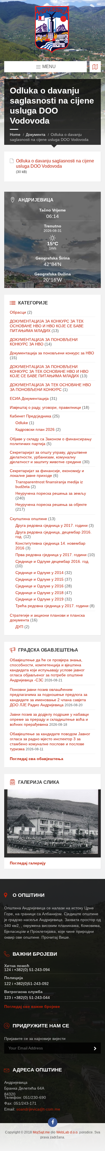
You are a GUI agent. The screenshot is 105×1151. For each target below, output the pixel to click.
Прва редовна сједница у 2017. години (51, 554)
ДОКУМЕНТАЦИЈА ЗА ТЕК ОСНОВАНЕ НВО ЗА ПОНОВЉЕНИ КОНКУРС (50, 387)
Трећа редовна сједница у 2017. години (51, 606)
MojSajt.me (41, 1132)
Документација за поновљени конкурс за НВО (52, 353)
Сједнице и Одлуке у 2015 (39, 579)
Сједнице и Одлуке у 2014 (39, 572)
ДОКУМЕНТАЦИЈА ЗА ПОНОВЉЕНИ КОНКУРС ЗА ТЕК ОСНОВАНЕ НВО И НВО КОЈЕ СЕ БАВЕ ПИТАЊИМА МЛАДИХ (49, 371)
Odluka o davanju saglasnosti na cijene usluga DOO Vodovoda (55, 163)
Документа (35, 134)
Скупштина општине (28, 518)
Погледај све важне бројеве (32, 1006)
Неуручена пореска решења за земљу (50, 493)
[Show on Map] (95, 66)
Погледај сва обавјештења (36, 758)
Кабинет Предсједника (30, 416)
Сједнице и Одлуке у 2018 (39, 592)
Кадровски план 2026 (35, 429)
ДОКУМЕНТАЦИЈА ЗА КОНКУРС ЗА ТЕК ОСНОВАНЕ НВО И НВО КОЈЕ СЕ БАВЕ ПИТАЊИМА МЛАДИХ (46, 326)
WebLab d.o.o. (67, 1132)
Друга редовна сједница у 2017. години (51, 525)
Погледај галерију (28, 863)
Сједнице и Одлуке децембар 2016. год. (52, 561)
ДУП (19, 626)
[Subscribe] (95, 1048)
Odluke (21, 422)
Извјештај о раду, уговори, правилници (45, 407)
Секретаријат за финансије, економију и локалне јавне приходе (47, 473)
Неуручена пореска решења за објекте (51, 504)
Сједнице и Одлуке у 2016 (39, 586)
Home (15, 134)
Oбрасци (18, 312)
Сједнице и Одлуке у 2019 (39, 599)
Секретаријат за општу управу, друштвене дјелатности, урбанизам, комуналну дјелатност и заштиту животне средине (48, 457)
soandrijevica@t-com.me (38, 1109)
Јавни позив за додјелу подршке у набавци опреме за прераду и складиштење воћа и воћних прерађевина (49, 719)
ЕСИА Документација (29, 398)
